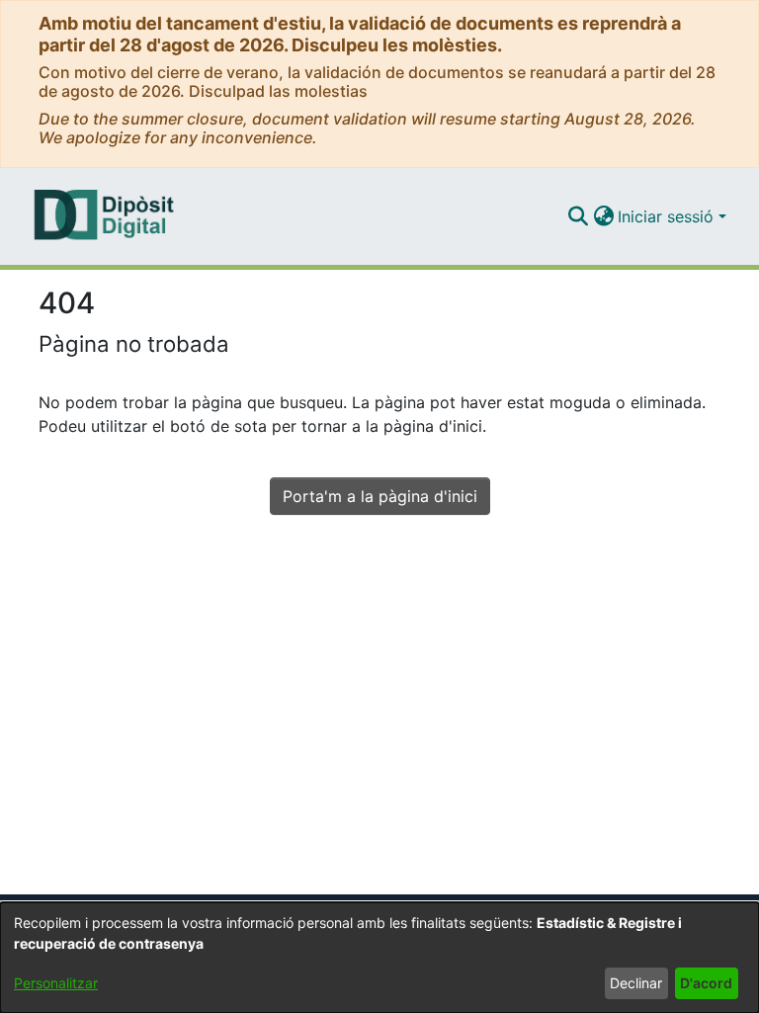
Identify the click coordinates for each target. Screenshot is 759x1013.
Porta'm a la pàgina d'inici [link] (380, 496)
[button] (577, 216)
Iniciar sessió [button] (668, 216)
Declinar (636, 982)
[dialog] (379, 957)
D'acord (706, 982)
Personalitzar (56, 982)
